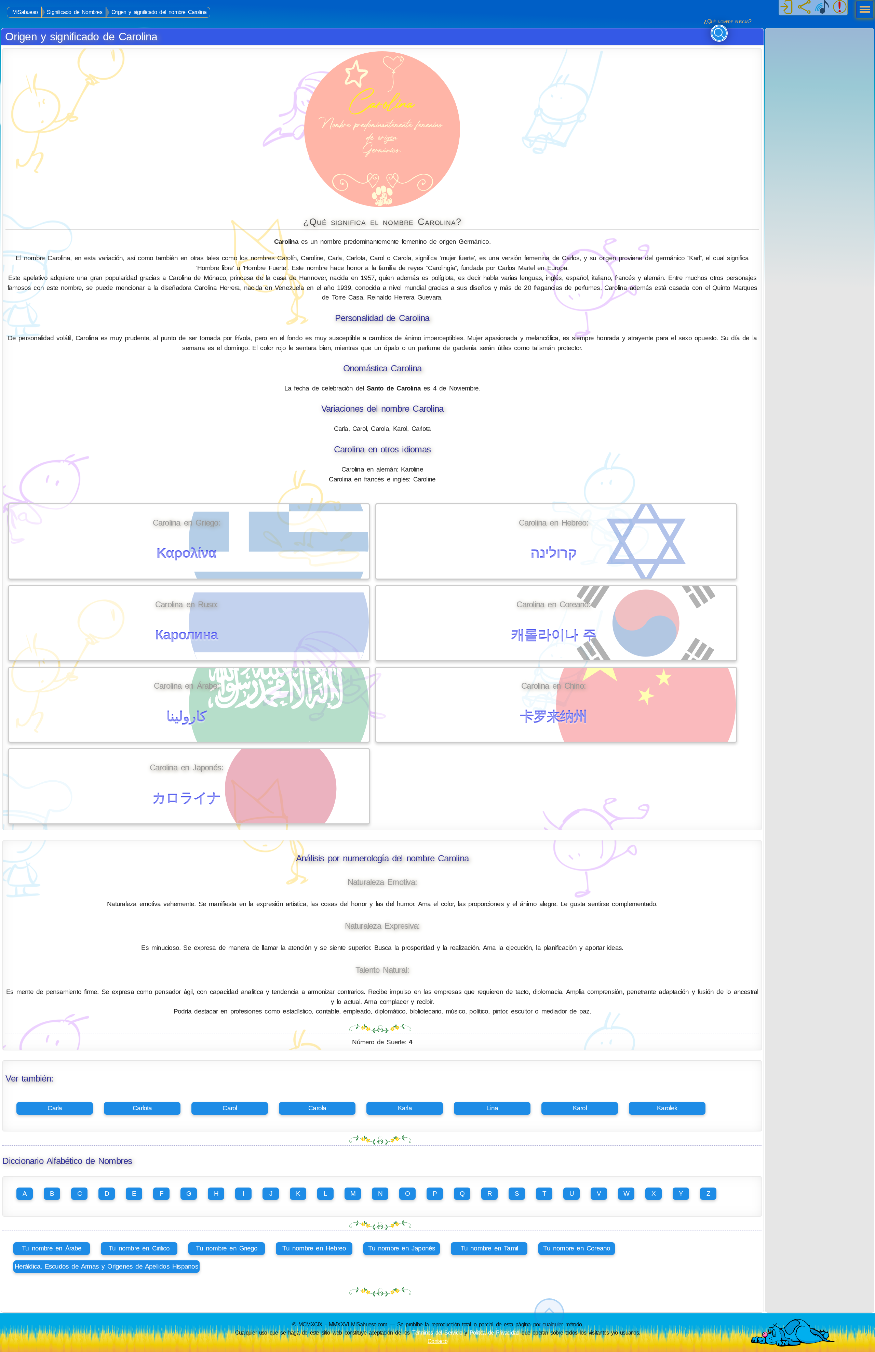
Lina (492, 1108)
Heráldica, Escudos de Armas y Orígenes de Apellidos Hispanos (106, 1266)
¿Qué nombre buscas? (727, 21)
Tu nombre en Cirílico (139, 1248)
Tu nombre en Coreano (576, 1248)
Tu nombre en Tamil (489, 1248)
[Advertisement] (819, 71)
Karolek (667, 1108)
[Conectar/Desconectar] (786, 7)
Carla (55, 1108)
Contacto (437, 1341)
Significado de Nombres (74, 12)
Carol (230, 1108)
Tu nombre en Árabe (52, 1248)
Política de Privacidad (495, 1332)
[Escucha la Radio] (822, 7)
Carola (317, 1108)
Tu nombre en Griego (226, 1248)
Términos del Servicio (437, 1332)
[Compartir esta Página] (804, 7)
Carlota (142, 1108)
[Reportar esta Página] (839, 7)
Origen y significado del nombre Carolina (158, 12)
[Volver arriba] (549, 1313)
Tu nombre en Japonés (401, 1248)
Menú (863, 10)
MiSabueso (25, 12)
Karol (580, 1108)
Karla (405, 1108)
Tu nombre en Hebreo (314, 1248)
